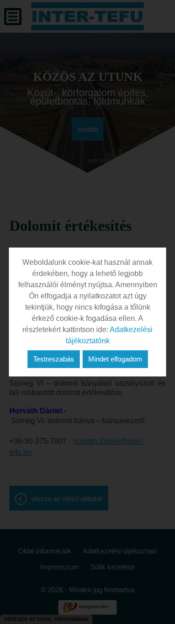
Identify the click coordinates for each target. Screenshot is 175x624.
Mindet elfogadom (115, 359)
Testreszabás (53, 359)
